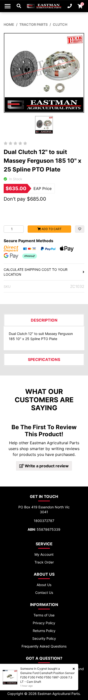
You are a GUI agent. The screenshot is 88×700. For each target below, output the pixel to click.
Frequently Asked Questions (44, 646)
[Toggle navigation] (7, 6)
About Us (44, 585)
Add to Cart (51, 229)
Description (44, 320)
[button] (79, 229)
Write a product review (46, 465)
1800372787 (44, 521)
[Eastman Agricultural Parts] (44, 6)
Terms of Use (44, 615)
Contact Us (44, 592)
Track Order (44, 562)
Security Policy (44, 638)
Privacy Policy (44, 623)
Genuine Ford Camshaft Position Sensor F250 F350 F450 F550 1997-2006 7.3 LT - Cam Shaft (47, 677)
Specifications (44, 359)
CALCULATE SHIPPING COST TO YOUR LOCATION (35, 271)
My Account (44, 554)
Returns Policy (44, 631)
